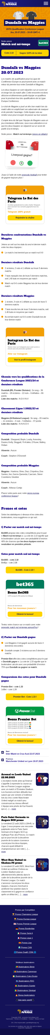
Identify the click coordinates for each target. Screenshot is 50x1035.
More (14, 809)
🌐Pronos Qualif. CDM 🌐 (25, 952)
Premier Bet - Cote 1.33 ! (25, 697)
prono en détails (40, 134)
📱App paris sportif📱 (25, 1000)
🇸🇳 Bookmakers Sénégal (25, 990)
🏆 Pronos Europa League (25, 919)
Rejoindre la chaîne (25, 218)
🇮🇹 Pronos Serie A (25, 933)
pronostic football (29, 175)
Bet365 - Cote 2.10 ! (25, 570)
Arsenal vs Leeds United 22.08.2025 (16, 776)
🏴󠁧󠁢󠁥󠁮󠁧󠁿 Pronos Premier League (25, 924)
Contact (31, 1019)
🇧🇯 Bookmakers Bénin (25, 967)
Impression (9, 1019)
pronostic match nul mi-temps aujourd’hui (19, 627)
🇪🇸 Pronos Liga (25, 943)
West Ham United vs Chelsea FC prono (13, 861)
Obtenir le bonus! (25, 614)
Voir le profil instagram (25, 360)
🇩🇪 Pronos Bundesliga (25, 928)
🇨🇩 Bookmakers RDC (25, 981)
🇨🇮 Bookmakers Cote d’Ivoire (25, 976)
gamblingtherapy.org (32, 1022)
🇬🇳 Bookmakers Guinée (25, 986)
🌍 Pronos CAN (25, 947)
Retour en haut (39, 1019)
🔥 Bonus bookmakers (25, 995)
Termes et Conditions (20, 1019)
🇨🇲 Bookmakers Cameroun (25, 971)
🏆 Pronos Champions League (25, 914)
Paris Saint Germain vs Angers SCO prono (15, 819)
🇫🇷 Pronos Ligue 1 (25, 938)
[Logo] (9, 3)
